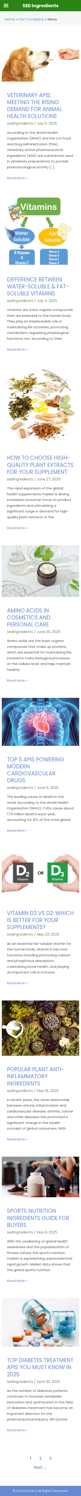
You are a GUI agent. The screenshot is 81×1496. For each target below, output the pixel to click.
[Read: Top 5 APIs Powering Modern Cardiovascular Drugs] (40, 721)
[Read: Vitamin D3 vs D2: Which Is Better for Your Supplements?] (40, 873)
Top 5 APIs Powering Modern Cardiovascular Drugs (35, 770)
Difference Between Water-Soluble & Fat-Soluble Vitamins (38, 286)
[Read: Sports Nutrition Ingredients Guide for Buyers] (40, 1176)
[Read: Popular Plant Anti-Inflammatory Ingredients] (40, 1028)
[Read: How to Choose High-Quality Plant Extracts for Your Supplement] (40, 405)
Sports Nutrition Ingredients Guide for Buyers (38, 1218)
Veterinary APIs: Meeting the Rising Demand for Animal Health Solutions (34, 105)
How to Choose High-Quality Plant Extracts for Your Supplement (40, 464)
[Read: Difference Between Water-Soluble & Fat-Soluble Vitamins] (40, 230)
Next (40, 1467)
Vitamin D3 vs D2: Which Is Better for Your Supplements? (40, 920)
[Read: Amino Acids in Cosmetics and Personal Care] (40, 570)
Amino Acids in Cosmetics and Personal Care (28, 617)
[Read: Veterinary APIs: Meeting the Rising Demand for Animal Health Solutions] (40, 59)
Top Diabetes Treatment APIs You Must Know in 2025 (40, 1367)
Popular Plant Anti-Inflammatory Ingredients (35, 1076)
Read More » (17, 177)
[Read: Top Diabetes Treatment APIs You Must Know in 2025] (40, 1322)
